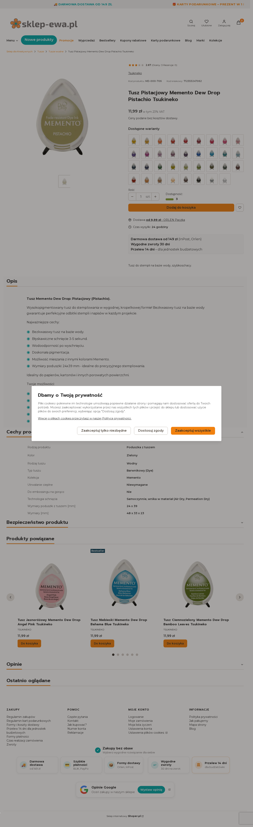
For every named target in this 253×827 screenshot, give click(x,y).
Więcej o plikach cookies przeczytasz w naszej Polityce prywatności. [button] (84, 418)
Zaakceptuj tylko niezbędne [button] (104, 431)
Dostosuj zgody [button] (151, 431)
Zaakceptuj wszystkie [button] (193, 431)
